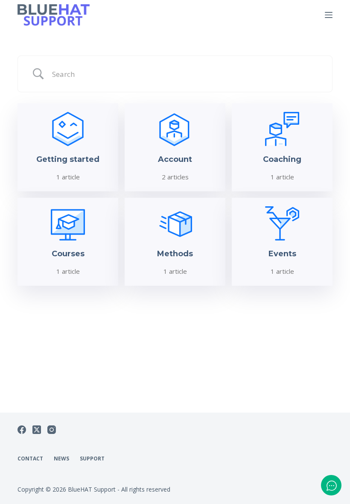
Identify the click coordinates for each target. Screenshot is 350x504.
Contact (30, 458)
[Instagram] (51, 429)
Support (92, 458)
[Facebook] (22, 429)
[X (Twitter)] (36, 429)
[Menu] (328, 15)
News (61, 458)
